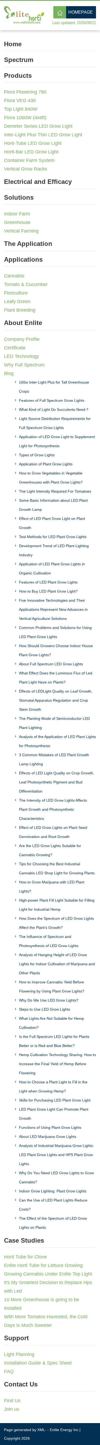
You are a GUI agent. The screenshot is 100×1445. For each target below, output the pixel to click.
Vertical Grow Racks (25, 169)
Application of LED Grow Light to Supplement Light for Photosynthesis (57, 441)
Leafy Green (17, 301)
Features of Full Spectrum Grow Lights (51, 400)
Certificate (15, 347)
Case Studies (24, 1240)
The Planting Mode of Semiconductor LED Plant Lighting (54, 723)
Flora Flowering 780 (25, 92)
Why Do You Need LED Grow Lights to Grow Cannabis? (56, 1177)
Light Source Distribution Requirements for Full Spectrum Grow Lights (55, 423)
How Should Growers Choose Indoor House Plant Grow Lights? (56, 650)
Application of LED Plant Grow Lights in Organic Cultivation (52, 568)
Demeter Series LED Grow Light (38, 126)
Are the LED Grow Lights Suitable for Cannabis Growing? (50, 850)
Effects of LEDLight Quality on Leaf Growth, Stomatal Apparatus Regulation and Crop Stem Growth (55, 700)
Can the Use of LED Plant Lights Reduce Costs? (53, 1204)
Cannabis (14, 276)
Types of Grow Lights (37, 455)
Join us (11, 1409)
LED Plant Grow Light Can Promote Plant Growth (53, 1114)
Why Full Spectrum (24, 365)
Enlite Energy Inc (64, 1430)
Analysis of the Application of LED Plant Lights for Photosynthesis (57, 741)
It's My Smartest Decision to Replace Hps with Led (48, 1287)
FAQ (9, 1371)
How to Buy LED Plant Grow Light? (48, 591)
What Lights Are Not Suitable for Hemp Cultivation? (51, 1023)
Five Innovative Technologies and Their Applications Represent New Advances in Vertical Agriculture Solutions (53, 609)
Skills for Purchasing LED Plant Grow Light (54, 1100)
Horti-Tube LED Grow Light (33, 143)
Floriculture (16, 293)
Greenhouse (17, 222)
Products (18, 75)
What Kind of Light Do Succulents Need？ (54, 409)
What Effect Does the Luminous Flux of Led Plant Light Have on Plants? (55, 677)
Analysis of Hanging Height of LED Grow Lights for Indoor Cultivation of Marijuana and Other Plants (57, 964)
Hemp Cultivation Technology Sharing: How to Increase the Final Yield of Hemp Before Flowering (57, 1064)
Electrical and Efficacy (38, 181)
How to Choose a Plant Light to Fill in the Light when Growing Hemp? (53, 1086)
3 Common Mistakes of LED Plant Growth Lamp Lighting (54, 759)
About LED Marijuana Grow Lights (47, 1136)
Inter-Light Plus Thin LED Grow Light (43, 134)
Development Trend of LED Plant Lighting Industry (54, 550)
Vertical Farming (21, 231)
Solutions (19, 197)
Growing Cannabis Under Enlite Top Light (48, 1274)
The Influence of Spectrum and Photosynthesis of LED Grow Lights (48, 941)
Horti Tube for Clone (25, 1256)
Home (13, 44)
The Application (28, 243)
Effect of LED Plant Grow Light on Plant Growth (52, 523)
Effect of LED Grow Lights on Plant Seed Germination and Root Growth (53, 832)
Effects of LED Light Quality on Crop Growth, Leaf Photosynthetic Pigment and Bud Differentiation (56, 782)
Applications (23, 259)
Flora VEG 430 (20, 100)
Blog (9, 373)
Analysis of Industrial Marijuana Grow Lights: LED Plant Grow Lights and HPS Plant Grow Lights (56, 1154)
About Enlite (23, 322)
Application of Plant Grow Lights (46, 464)
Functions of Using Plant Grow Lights (50, 1127)
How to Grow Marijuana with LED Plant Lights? (51, 886)
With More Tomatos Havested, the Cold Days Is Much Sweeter (45, 1321)
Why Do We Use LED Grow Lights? (48, 1000)
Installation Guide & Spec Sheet (38, 1363)
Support (16, 1338)
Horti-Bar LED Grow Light (31, 151)
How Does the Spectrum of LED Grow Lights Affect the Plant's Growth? (56, 923)
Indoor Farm (17, 214)
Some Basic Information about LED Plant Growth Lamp (53, 505)
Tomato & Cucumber (26, 284)
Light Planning (19, 1354)
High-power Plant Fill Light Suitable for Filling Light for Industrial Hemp (56, 904)
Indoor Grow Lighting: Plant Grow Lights (52, 1191)
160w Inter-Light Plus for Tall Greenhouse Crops (54, 386)
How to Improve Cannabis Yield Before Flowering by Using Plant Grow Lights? (51, 986)
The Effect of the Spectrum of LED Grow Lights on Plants (53, 1223)
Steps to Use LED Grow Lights (44, 1009)
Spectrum (18, 59)
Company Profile (21, 339)
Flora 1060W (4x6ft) (25, 117)
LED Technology (21, 356)
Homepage (80, 12)
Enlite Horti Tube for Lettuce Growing (43, 1265)
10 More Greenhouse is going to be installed (41, 1304)
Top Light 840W (20, 109)
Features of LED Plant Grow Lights (48, 582)
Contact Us (21, 1384)
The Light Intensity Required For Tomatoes (55, 491)
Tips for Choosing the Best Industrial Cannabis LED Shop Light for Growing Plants (57, 868)
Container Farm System (29, 160)
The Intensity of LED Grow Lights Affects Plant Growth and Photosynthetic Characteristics (53, 809)
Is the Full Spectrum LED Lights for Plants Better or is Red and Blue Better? (54, 1041)
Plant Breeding (19, 310)
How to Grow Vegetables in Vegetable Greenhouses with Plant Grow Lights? (51, 477)
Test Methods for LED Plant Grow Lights (52, 537)
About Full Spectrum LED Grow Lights (51, 664)
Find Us (12, 1400)
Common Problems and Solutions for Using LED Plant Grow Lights (55, 632)
